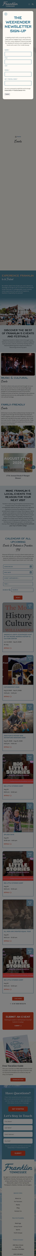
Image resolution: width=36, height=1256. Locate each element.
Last (6, 66)
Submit (7, 94)
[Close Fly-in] (6, 14)
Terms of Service (18, 90)
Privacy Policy (8, 90)
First (6, 58)
